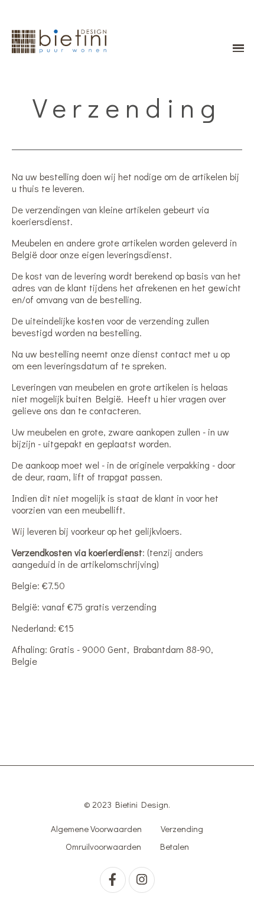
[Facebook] (113, 880)
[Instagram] (142, 880)
